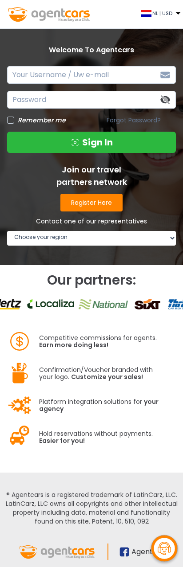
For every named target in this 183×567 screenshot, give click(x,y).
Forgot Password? (134, 120)
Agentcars (149, 552)
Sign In (97, 142)
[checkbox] (10, 120)
